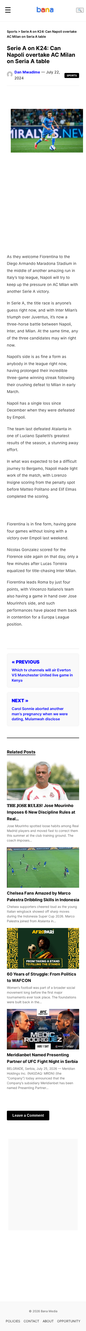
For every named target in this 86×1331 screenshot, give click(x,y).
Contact (31, 1321)
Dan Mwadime (27, 72)
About (48, 1321)
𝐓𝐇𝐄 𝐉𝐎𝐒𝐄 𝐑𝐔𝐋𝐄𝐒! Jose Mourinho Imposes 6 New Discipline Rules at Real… (41, 812)
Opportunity (68, 1321)
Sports (12, 31)
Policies (13, 1321)
